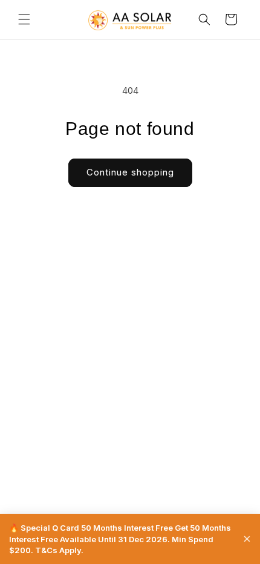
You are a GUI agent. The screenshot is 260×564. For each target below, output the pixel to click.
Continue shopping (130, 172)
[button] (24, 19)
